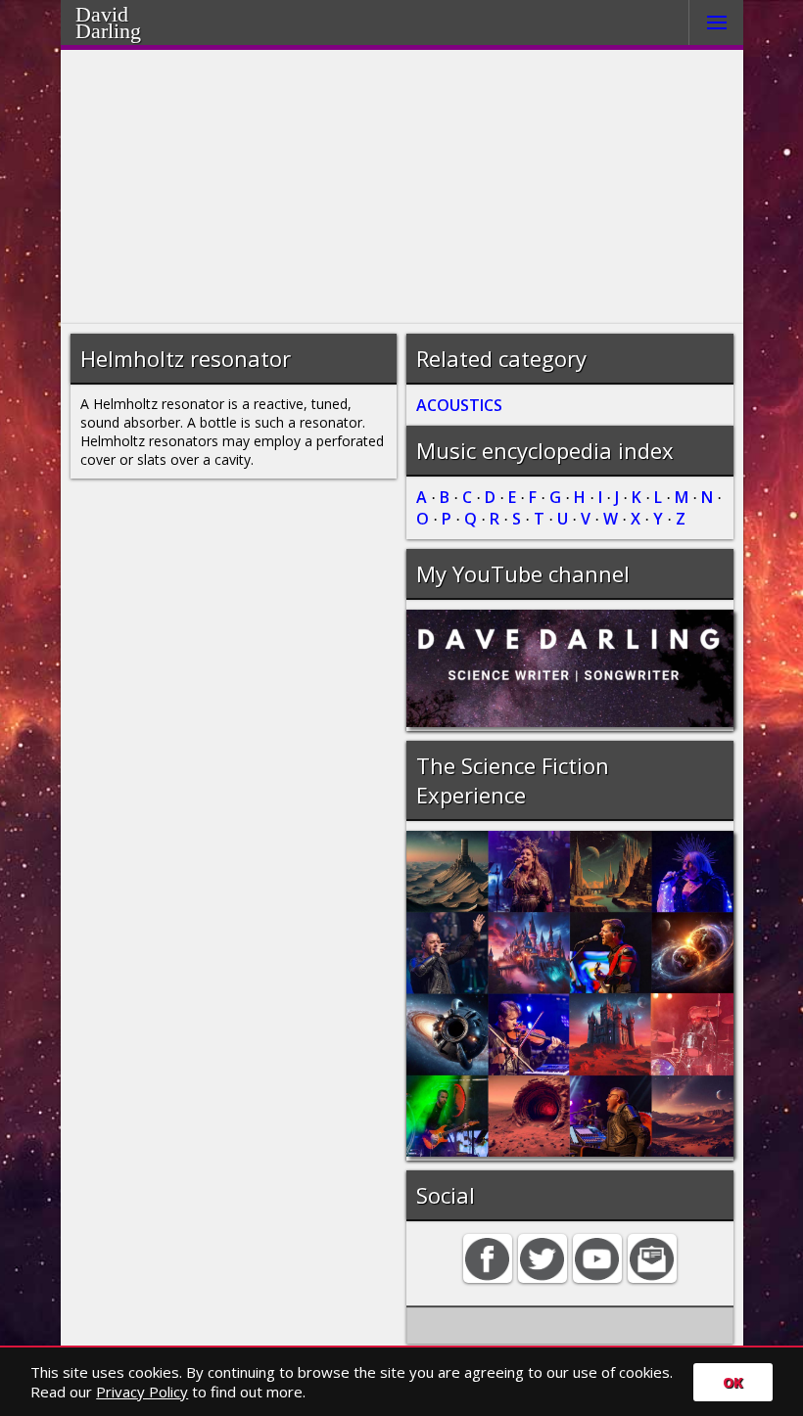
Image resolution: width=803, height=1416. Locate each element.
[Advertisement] (402, 187)
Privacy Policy (142, 1391)
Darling (133, 28)
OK (733, 1382)
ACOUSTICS (459, 405)
